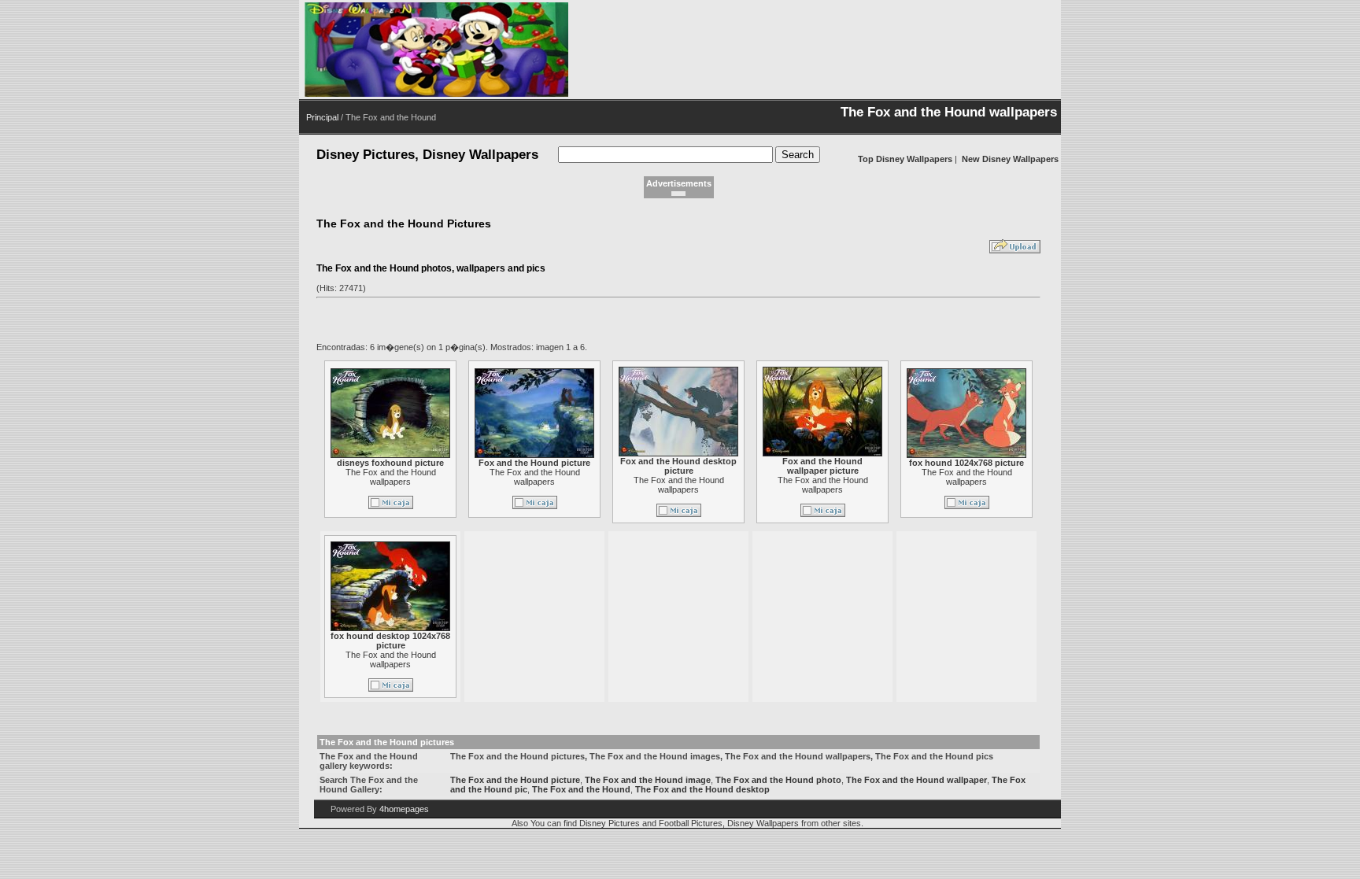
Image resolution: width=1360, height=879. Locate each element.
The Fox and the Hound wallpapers (391, 476)
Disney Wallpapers (763, 823)
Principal (322, 117)
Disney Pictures (609, 823)
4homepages (404, 809)
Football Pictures (690, 823)
